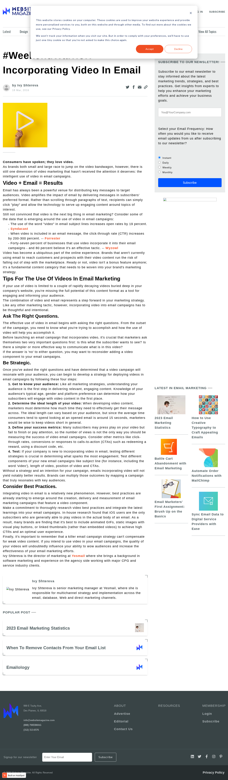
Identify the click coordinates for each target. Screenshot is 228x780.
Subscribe (217, 11)
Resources (169, 705)
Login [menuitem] (207, 714)
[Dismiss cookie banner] (191, 13)
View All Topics (207, 31)
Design (24, 31)
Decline (178, 48)
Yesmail (78, 556)
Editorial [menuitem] (121, 721)
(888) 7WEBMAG (32, 725)
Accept (150, 48)
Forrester (52, 238)
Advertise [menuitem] (122, 714)
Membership (213, 705)
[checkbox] (190, 165)
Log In (198, 11)
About (120, 705)
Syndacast (19, 229)
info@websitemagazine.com (39, 720)
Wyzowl (111, 248)
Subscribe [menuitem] (210, 721)
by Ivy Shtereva (25, 85)
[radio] (190, 157)
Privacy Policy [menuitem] (213, 772)
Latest (7, 31)
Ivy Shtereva (43, 581)
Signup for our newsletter (20, 757)
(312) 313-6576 (31, 730)
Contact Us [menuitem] (123, 729)
